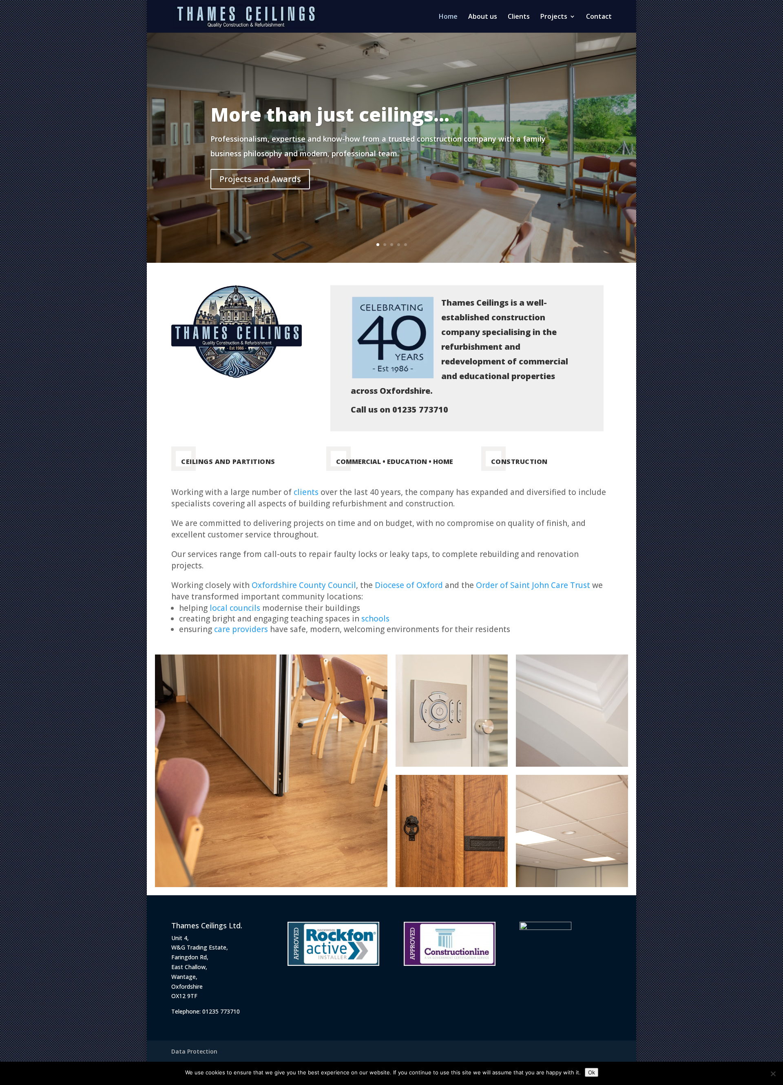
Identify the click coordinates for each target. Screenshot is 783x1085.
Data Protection (194, 1051)
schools (375, 618)
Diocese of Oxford (409, 585)
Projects (553, 17)
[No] (773, 1073)
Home (448, 17)
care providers (241, 629)
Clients (519, 17)
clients (306, 492)
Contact (599, 17)
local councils (235, 608)
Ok (591, 1072)
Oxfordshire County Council (304, 585)
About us (482, 17)
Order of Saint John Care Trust (533, 585)
